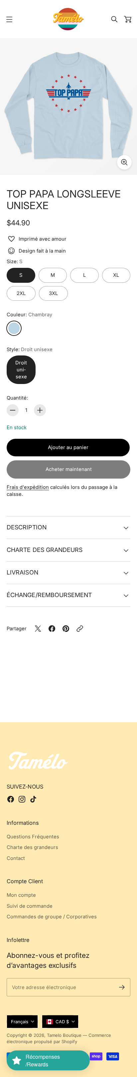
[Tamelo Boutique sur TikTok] (33, 799)
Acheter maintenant (69, 469)
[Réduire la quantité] (13, 410)
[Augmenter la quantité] (40, 410)
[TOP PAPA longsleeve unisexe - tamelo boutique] (68, 106)
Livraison (22, 572)
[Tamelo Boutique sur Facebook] (11, 799)
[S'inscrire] (121, 987)
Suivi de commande (30, 906)
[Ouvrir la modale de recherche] (114, 19)
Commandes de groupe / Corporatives (52, 917)
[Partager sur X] (38, 629)
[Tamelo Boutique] (68, 19)
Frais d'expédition (28, 487)
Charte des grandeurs (44, 549)
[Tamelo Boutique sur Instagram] (22, 799)
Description (27, 527)
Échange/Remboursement (49, 594)
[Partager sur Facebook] (52, 629)
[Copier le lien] (80, 629)
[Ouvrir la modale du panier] (127, 19)
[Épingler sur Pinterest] (66, 629)
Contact (16, 858)
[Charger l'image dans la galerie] (124, 162)
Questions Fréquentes (33, 837)
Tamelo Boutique (64, 1035)
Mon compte (21, 895)
